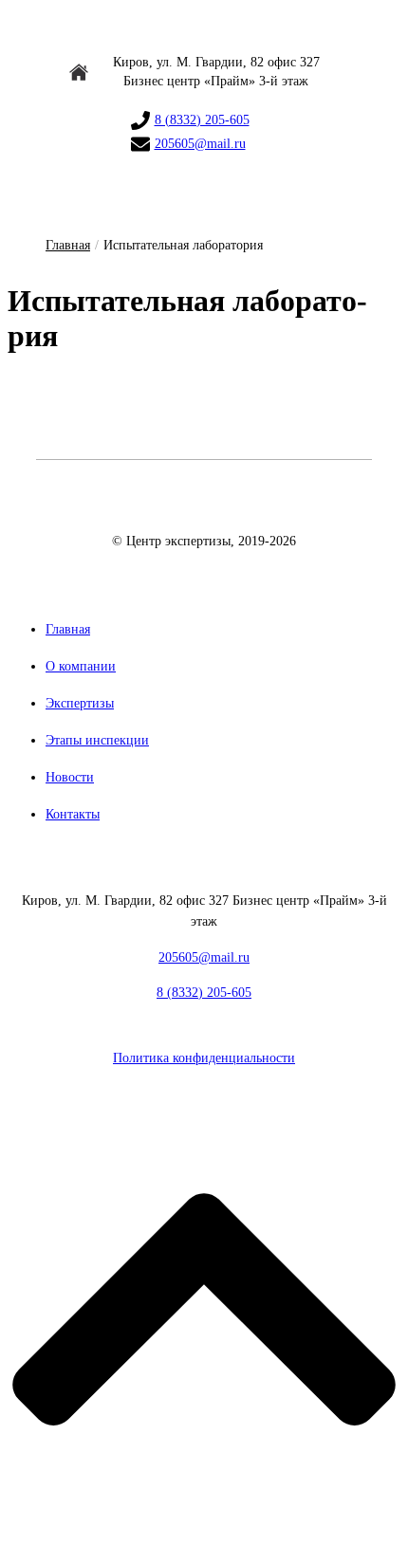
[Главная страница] (204, 515)
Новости (70, 777)
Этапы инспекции (97, 740)
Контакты (73, 814)
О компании (81, 666)
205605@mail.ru (200, 144)
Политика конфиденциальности (204, 1058)
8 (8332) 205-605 (202, 120)
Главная (68, 245)
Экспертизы (80, 703)
